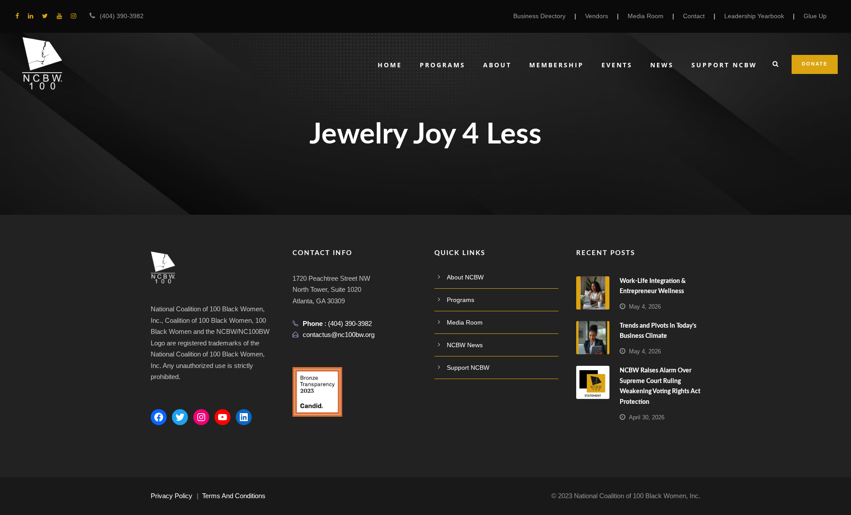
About (497, 65)
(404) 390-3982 (122, 15)
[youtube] (59, 15)
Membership (556, 65)
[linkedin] (30, 15)
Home (390, 65)
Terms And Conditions (233, 496)
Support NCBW (724, 65)
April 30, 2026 (646, 417)
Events (616, 65)
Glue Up (815, 15)
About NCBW (465, 277)
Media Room (646, 15)
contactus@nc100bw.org (339, 334)
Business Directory (539, 15)
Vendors (596, 15)
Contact (694, 15)
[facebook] (17, 15)
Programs (442, 65)
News (662, 65)
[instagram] (73, 15)
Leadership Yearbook (754, 15)
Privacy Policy (171, 496)
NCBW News (465, 344)
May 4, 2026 (645, 306)
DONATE (815, 63)
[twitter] (45, 15)
